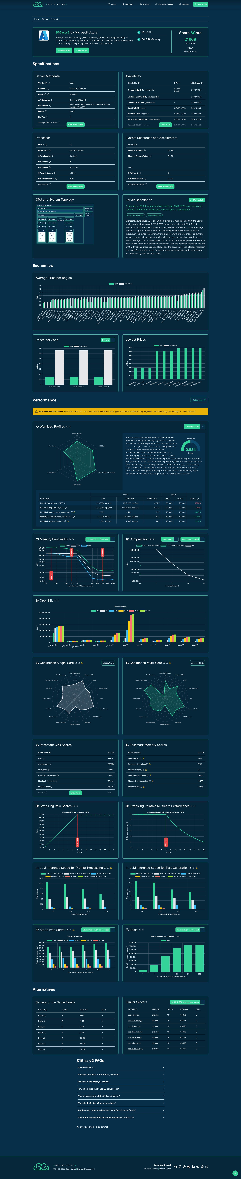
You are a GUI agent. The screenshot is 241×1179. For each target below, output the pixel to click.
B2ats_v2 (42, 1015)
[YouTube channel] (197, 1166)
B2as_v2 (41, 1027)
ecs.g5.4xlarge (134, 1043)
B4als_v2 (41, 1032)
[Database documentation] (184, 1166)
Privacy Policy (165, 1169)
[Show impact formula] (198, 499)
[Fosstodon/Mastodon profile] (202, 1166)
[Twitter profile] (206, 1166)
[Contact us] (175, 1166)
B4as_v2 (41, 1038)
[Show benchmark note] (74, 512)
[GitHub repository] (179, 1166)
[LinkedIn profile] (193, 1166)
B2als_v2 (41, 1021)
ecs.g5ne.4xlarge (135, 1049)
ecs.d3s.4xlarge (134, 1037)
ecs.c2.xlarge (133, 1015)
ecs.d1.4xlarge (134, 1026)
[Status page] (188, 1166)
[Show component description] (65, 503)
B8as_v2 (41, 1049)
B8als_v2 (41, 1044)
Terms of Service (151, 1169)
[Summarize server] (235, 1173)
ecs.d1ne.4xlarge (135, 1032)
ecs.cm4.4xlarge (135, 1020)
